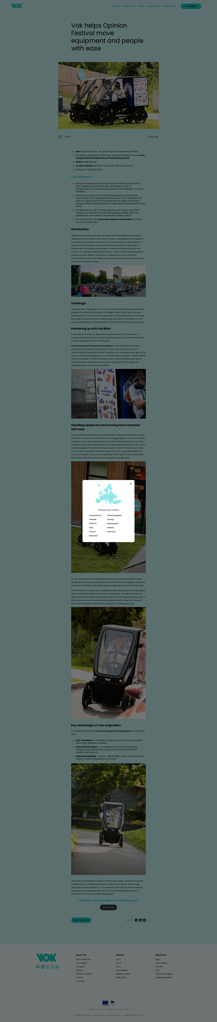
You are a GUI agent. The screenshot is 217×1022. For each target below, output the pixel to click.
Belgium (93, 523)
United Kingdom (114, 515)
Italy (91, 527)
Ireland (110, 527)
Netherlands (112, 523)
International (95, 515)
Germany (111, 531)
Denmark (93, 535)
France (92, 531)
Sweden (93, 519)
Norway (110, 519)
